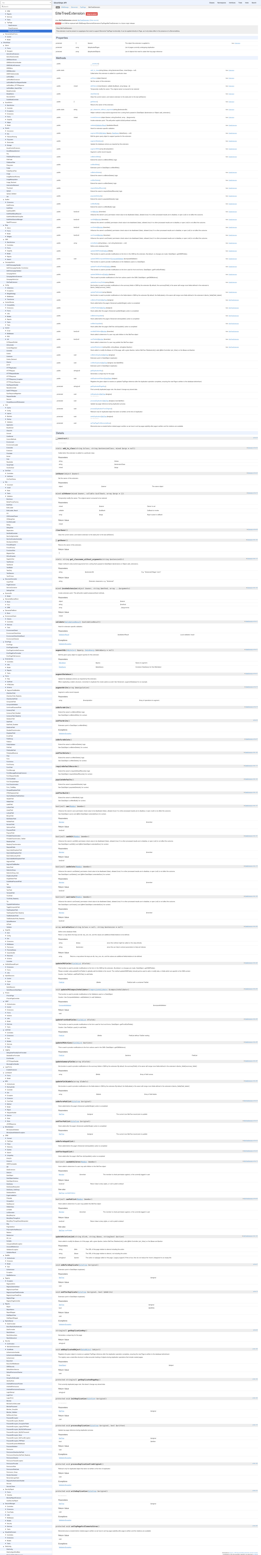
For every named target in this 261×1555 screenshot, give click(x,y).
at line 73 (255, 1161)
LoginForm (10, 1395)
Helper (9, 122)
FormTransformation (12, 784)
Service (9, 1115)
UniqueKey (10, 1155)
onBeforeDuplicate (96, 355)
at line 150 (255, 1398)
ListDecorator (10, 1212)
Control (9, 37)
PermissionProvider (12, 1464)
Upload (9, 191)
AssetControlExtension (13, 148)
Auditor (7, 199)
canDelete (94, 227)
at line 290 (255, 1081)
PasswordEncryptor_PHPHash (16, 1441)
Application (10, 425)
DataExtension (12, 25)
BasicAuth (10, 1361)
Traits (8, 325)
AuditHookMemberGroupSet (15, 216)
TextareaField (10, 893)
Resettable (10, 462)
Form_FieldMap (11, 787)
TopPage (9, 22)
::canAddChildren (67, 1193)
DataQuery (10, 1184)
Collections (10, 288)
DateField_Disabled (12, 724)
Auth (8, 933)
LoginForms (8, 1067)
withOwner (94, 86)
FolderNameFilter (12, 171)
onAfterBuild (94, 204)
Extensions (10, 114)
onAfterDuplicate (96, 363)
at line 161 (255, 836)
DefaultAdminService (13, 1369)
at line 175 (255, 866)
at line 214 (255, 1490)
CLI (8, 513)
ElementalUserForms (11, 34)
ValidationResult (11, 1252)
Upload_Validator (11, 194)
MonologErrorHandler (13, 1064)
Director (9, 362)
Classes (211, 3)
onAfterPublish (95, 308)
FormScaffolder (11, 779)
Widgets (9, 236)
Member (9, 1401)
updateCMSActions (97, 274)
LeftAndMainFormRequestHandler (16, 82)
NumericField (10, 824)
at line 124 (255, 779)
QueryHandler (11, 953)
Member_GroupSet (12, 1409)
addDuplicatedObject (97, 378)
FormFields (10, 1512)
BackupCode (10, 1087)
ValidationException (12, 1249)
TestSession (10, 573)
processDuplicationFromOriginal (101, 409)
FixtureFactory (11, 547)
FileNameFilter (11, 162)
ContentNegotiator (12, 348)
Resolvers (10, 956)
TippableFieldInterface (13, 904)
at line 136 (255, 1379)
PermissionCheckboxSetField (15, 1452)
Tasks (9, 20)
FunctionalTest (11, 550)
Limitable (9, 1210)
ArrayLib (9, 1158)
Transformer (10, 299)
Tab (8, 884)
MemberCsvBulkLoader (13, 1404)
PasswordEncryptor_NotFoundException (18, 1438)
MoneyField (10, 816)
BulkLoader (10, 508)
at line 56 (255, 720)
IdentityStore (10, 1381)
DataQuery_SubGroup (13, 1190)
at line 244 (255, 1525)
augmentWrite (95, 149)
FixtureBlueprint (11, 545)
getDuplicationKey (96, 371)
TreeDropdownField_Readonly (15, 913)
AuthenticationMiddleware (14, 1355)
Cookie (9, 353)
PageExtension (11, 585)
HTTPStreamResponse (13, 382)
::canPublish (65, 1230)
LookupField (10, 813)
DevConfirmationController (14, 539)
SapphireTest (10, 559)
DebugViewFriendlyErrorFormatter (16, 1053)
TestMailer (10, 567)
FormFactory (10, 764)
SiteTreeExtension (14, 31)
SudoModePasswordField (14, 881)
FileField (9, 747)
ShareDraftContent (10, 1532)
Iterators (9, 1015)
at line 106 (255, 752)
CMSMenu (10, 68)
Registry (7, 1278)
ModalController (11, 91)
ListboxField (10, 807)
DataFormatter (11, 1324)
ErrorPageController (12, 647)
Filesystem (10, 165)
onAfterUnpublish (96, 323)
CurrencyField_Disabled (13, 713)
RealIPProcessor (12, 222)
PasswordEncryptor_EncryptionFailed (18, 1424)
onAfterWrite (95, 164)
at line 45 (255, 1120)
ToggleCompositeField (13, 907)
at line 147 (255, 805)
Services (9, 17)
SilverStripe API (60, 2)
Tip (7, 901)
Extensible (10, 448)
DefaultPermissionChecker (14, 1372)
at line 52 (255, 448)
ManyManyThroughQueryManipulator (17, 1221)
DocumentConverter (11, 579)
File (8, 154)
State (8, 490)
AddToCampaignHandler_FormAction (17, 268)
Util (7, 197)
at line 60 (255, 1151)
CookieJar (9, 356)
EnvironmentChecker (13, 639)
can (92, 212)
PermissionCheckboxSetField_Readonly (18, 1455)
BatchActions (11, 242)
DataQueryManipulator (13, 1187)
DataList (9, 1172)
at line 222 (255, 963)
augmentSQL (95, 133)
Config (7, 285)
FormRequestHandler (13, 776)
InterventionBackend (13, 185)
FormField (9, 767)
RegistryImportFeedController (15, 1292)
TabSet (9, 887)
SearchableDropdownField (14, 850)
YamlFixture (10, 576)
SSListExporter (11, 556)
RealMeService (11, 1275)
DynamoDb (8, 593)
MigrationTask (11, 553)
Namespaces (221, 3)
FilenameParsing (12, 137)
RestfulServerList (12, 1338)
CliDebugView (11, 519)
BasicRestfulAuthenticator (14, 1327)
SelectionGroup (11, 870)
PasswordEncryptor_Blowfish (15, 1421)
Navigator (10, 51)
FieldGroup (10, 739)
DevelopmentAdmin (12, 542)
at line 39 (255, 437)
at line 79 (255, 707)
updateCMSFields (96, 251)
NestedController (11, 388)
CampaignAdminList (12, 279)
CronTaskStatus (11, 479)
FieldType (10, 1141)
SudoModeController (12, 99)
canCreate (94, 235)
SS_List (9, 1238)
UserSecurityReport (12, 1501)
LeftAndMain (10, 77)
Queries (9, 1150)
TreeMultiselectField (12, 916)
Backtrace (10, 499)
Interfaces (10, 476)
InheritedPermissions (13, 1386)
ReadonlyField (11, 841)
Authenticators (11, 1004)
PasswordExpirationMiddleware (16, 1444)
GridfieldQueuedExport (11, 964)
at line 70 (255, 687)
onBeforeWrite (95, 157)
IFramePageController (13, 998)
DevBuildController (12, 533)
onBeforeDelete (96, 172)
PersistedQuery (11, 950)
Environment (10, 442)
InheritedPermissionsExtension (16, 1389)
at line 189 (255, 896)
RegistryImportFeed (12, 1289)
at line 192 (255, 1463)
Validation (10, 422)
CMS (6, 239)
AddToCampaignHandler (14, 265)
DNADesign (65, 7)
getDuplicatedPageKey (98, 386)
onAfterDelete (95, 180)
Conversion (10, 131)
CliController (10, 345)
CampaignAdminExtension (14, 276)
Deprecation (10, 530)
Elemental (74, 7)
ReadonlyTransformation (14, 844)
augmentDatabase (96, 141)
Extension (9, 450)
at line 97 (255, 739)
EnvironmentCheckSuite (14, 633)
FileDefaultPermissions (13, 157)
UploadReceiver (11, 921)
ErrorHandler (10, 1058)
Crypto (9, 981)
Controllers (10, 245)
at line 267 (255, 1061)
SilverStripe (6, 42)
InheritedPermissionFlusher (15, 1384)
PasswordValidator (12, 1446)
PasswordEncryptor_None (14, 1435)
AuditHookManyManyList (14, 214)
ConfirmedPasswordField (14, 707)
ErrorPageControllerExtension (15, 650)
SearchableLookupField (13, 856)
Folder (8, 168)
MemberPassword (12, 1406)
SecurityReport (9, 1489)
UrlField (9, 924)
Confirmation (10, 1344)
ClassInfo (9, 431)
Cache (9, 408)
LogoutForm (10, 1398)
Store (8, 984)
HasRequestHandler (12, 385)
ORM (8, 11)
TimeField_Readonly (13, 898)
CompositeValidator (12, 704)
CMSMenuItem (11, 71)
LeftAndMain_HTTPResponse (15, 85)
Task (8, 1267)
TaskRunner (10, 562)
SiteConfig (8, 1546)
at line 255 (255, 1042)
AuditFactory (10, 205)
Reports (9, 14)
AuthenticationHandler (13, 1352)
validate (93, 125)
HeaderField (10, 799)
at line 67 (255, 1264)
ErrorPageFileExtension (13, 656)
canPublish (94, 339)
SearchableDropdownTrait (14, 853)
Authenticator (11, 1084)
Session (9, 399)
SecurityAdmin (11, 97)
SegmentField (11, 861)
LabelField (10, 804)
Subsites (9, 1495)
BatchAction (10, 105)
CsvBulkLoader (11, 522)
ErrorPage (8, 642)
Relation (9, 1232)
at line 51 (255, 649)
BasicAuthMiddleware (13, 1364)
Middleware (10, 296)
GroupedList (10, 1201)
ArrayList (9, 1161)
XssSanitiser (10, 468)
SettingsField (10, 590)
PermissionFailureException (15, 1461)
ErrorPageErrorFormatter (14, 653)
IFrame (7, 993)
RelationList (10, 1235)
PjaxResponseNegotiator (14, 393)
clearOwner (94, 94)
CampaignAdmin (10, 262)
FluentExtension (13, 28)
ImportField (10, 582)
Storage (9, 145)
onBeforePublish (96, 300)
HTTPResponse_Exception (15, 379)
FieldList (9, 742)
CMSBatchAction (12, 60)
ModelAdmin (10, 94)
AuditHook (10, 208)
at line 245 (255, 1019)
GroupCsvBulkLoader (13, 1378)
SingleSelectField (12, 879)
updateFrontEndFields (98, 266)
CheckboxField (11, 693)
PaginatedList (11, 1227)
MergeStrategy (11, 294)
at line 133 (255, 792)
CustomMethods (11, 439)
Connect (9, 1138)
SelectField (10, 867)
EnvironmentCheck (10, 616)
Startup (9, 419)
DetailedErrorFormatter (13, 1055)
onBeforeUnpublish (97, 316)
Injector (9, 413)
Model (9, 40)
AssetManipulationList (13, 151)
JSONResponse (11, 1124)
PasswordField (11, 830)
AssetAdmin (8, 102)
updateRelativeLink (97, 347)
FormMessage (11, 770)
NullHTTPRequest (12, 391)
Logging (7, 1050)
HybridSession (11, 987)
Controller (10, 108)
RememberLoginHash (13, 1478)
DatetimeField (11, 727)
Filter (8, 679)
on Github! (255, 1554)
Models (9, 316)
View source (94, 20)
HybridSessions (9, 976)
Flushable (9, 453)
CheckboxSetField (12, 699)
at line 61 (255, 673)
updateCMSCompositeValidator (101, 259)
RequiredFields (11, 847)
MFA (6, 1081)
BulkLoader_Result (12, 510)
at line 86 (255, 1198)
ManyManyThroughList (13, 1218)
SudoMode (10, 1349)
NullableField (10, 821)
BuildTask (9, 505)
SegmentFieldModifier (13, 690)
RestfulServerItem (12, 1335)
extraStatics (94, 243)
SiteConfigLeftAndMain (13, 1552)
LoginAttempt (10, 1392)
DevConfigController (12, 536)
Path (8, 459)
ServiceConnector (12, 587)
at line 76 (255, 493)
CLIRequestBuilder (12, 342)
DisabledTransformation (13, 730)
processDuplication (97, 401)
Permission (10, 947)
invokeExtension (96, 117)
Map (8, 1224)
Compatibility (11, 305)
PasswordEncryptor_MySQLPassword (18, 1432)
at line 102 (255, 539)
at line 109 (255, 1349)
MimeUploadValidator (13, 1130)
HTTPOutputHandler (12, 1061)
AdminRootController (13, 57)
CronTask (8, 470)
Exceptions (10, 111)
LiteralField (10, 810)
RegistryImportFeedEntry (14, 1295)
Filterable (9, 1198)
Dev (8, 134)
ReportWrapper (11, 1312)
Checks (9, 619)
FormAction (10, 762)
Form (8, 605)
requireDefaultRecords (98, 188)
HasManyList (10, 1204)
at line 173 (255, 1425)
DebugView (10, 528)
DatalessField (11, 719)
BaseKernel (10, 428)
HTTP (8, 365)
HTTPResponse (11, 376)
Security (7, 1341)
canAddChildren (96, 331)
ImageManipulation (12, 179)
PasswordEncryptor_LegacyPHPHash (18, 1426)
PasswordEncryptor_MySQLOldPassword (19, 1429)
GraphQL (9, 119)
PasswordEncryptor (12, 1418)
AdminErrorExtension (13, 54)
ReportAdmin (10, 1309)
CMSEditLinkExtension (13, 65)
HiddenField (10, 801)
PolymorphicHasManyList (14, 1230)
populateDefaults (96, 196)
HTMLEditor (10, 684)
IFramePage (10, 996)
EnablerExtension (12, 1070)
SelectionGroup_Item (13, 873)
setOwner (94, 78)
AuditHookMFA (11, 211)
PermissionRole (11, 1466)
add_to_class (95, 70)
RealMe (7, 1255)
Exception (10, 1095)
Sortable (9, 1241)
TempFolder (10, 465)
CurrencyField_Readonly (14, 716)
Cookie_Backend (12, 359)
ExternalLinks (9, 659)
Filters (9, 1144)
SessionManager (10, 1503)
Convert (9, 433)
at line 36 (255, 1100)
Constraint (10, 485)
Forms (9, 48)
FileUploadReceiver (12, 753)
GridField (9, 682)
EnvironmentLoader (12, 445)
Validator (9, 927)
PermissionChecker (12, 1458)
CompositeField (11, 702)
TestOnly (9, 570)
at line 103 (255, 1236)
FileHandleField (11, 750)
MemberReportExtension (14, 1498)
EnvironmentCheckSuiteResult (16, 636)
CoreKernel (10, 436)
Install (9, 488)
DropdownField (11, 733)
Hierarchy (10, 1147)
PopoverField (10, 833)
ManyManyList (11, 1215)
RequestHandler (11, 396)
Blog (6, 225)
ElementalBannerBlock (12, 599)
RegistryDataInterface (13, 1287)
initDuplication (95, 394)
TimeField (9, 896)
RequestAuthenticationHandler (15, 1481)
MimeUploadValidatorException (16, 1132)
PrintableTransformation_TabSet (16, 839)
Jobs (8, 314)
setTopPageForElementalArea (100, 423)
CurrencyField (11, 710)
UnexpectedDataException (14, 1244)
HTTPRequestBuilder (13, 373)
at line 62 (255, 473)
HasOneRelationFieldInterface (15, 796)
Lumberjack (8, 1073)
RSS (8, 336)
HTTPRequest (11, 371)
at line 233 (255, 989)
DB (7, 1167)
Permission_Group (12, 1472)
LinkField (7, 1030)
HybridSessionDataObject (14, 990)
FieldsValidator (11, 744)
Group (8, 1375)
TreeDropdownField (12, 910)
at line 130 (255, 587)
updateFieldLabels (96, 292)
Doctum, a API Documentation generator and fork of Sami (243, 1552)
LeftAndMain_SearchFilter (14, 88)
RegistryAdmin (11, 1284)
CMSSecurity (10, 1366)
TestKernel (10, 565)
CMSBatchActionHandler (14, 62)
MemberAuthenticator (13, 1347)
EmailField (10, 736)
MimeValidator (9, 1127)
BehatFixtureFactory (13, 502)
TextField (9, 890)
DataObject (10, 1175)
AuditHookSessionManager (15, 219)
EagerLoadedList (11, 1195)
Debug (8, 525)
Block (8, 602)
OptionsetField (11, 827)
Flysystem (10, 139)
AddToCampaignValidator (14, 271)
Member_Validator (12, 1412)
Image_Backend (11, 182)
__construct (94, 64)
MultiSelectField (11, 819)
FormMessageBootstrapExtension (17, 773)
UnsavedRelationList (13, 1247)
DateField (9, 722)
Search (9, 259)
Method (9, 1104)
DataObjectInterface (12, 1178)
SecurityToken (11, 1486)
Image (8, 174)
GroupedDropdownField (13, 790)
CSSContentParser (12, 516)
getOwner (94, 102)
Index (247, 3)
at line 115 (255, 558)
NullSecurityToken (12, 1415)
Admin (7, 45)
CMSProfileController (13, 74)
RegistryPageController (13, 1301)
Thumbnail (10, 188)
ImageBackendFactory (13, 177)
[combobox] (26, 6)
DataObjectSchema (12, 1181)
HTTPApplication (11, 368)
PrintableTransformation (13, 836)
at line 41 (255, 621)
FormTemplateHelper (13, 781)
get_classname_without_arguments (102, 109)
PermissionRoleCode (13, 1469)
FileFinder (9, 159)
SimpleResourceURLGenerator (15, 402)
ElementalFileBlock (11, 610)
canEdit (93, 219)
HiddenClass (10, 1207)
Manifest (9, 416)
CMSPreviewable (12, 1164)
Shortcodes (10, 142)
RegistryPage (10, 1298)
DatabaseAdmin (11, 1192)
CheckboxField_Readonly (14, 696)
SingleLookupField (12, 876)
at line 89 (255, 529)
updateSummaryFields (98, 282)
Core (6, 405)
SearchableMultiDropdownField (16, 859)
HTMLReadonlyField (12, 793)
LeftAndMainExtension (13, 80)
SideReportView (11, 1315)
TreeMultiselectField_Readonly (16, 918)
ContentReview (9, 302)
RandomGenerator (12, 1475)
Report (9, 1110)
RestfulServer (9, 1321)
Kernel (8, 456)
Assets (7, 128)
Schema (9, 687)
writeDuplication (96, 416)
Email (8, 331)
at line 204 (255, 926)
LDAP (6, 1001)
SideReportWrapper (12, 1318)
